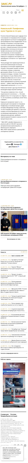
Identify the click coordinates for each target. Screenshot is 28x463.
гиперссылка (16, 425)
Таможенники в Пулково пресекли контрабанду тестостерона (13, 335)
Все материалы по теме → (14, 239)
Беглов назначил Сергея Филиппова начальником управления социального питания (13, 323)
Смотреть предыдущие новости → (14, 353)
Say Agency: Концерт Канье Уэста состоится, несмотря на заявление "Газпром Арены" (12, 261)
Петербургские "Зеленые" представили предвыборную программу (14, 330)
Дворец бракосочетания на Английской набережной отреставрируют (14, 341)
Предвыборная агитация (9, 416)
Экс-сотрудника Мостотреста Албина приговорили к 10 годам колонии (12, 347)
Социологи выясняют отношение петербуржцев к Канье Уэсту (12, 309)
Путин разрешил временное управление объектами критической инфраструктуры (11, 283)
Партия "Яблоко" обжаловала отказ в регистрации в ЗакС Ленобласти (12, 268)
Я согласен (6, 458)
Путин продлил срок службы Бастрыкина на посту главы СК (12, 304)
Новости (3, 25)
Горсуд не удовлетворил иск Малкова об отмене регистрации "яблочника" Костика (13, 297)
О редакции (5, 414)
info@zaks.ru (15, 439)
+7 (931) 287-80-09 (6, 439)
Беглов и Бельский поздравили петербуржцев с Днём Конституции (12, 208)
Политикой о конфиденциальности (11, 455)
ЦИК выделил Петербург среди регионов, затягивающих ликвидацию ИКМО (14, 234)
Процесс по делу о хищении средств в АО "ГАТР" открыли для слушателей (13, 275)
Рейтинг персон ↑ (14, 359)
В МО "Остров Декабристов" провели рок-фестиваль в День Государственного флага (14, 290)
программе (18, 85)
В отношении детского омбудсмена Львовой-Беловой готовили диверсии (13, 316)
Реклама (13, 414)
